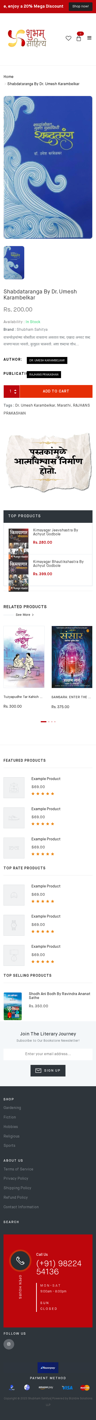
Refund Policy (15, 1198)
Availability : (14, 322)
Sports (9, 1146)
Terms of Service (18, 1169)
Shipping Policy (17, 1188)
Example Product (46, 779)
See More (23, 615)
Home (8, 77)
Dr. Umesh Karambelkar (47, 360)
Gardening (12, 1108)
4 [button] (54, 721)
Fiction (9, 1117)
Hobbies (10, 1127)
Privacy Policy (15, 1179)
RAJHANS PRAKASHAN (43, 374)
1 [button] (43, 721)
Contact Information (21, 1207)
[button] (79, 38)
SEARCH (11, 1222)
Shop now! (80, 6)
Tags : (8, 406)
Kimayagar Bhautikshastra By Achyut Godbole (58, 564)
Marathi (64, 406)
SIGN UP (52, 1070)
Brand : (9, 330)
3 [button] (51, 721)
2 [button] (48, 721)
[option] (48, 167)
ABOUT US (13, 1160)
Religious (11, 1136)
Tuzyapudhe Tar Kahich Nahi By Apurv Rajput (37, 697)
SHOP (8, 1099)
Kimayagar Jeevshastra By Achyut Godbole (55, 533)
